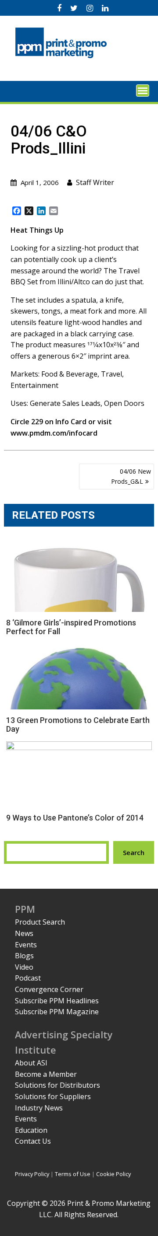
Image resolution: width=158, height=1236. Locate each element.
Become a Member (46, 1074)
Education (31, 1130)
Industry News (39, 1108)
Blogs (24, 955)
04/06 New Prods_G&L (131, 476)
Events (26, 945)
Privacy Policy (32, 1174)
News (24, 933)
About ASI (31, 1063)
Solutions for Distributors (57, 1085)
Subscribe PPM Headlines (57, 1001)
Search (133, 852)
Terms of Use (72, 1174)
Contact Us (33, 1141)
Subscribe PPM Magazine (57, 1011)
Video (24, 967)
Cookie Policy (113, 1174)
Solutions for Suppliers (53, 1096)
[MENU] (142, 90)
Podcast (28, 978)
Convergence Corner (49, 989)
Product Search (40, 922)
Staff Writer (95, 182)
